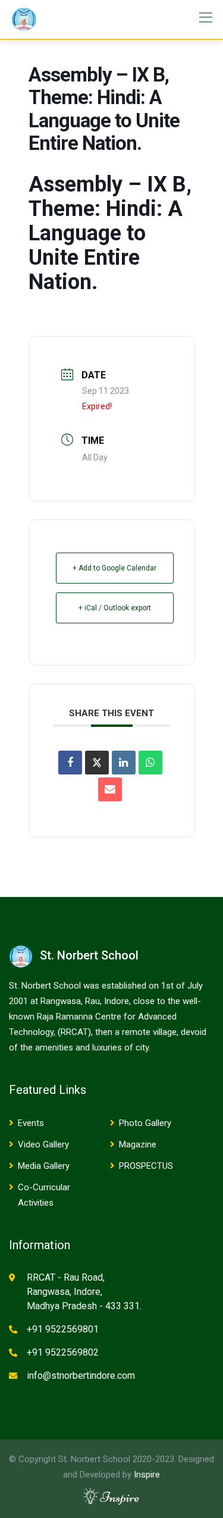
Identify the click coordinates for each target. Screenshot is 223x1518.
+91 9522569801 (63, 1329)
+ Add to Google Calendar (114, 568)
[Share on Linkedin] (124, 762)
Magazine (137, 1144)
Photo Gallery (145, 1123)
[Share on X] (97, 762)
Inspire (147, 1474)
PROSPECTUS (146, 1166)
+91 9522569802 (63, 1352)
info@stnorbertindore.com (81, 1375)
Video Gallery (43, 1144)
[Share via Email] (110, 789)
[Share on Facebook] (70, 762)
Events (31, 1123)
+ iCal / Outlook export (114, 608)
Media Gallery (44, 1166)
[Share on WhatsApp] (150, 762)
